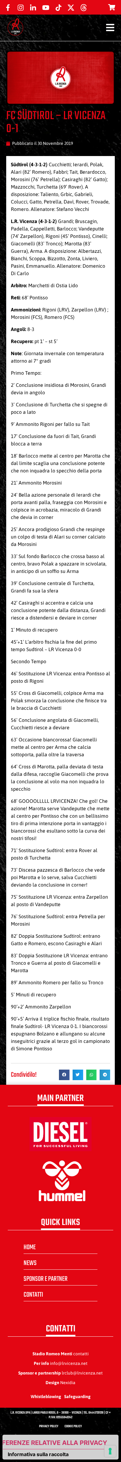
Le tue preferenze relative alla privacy (55, 1442)
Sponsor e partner (46, 1279)
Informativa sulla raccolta (38, 1454)
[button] (64, 1075)
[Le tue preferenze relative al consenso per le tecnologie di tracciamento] (110, 1451)
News (30, 1263)
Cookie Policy (73, 1426)
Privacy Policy (48, 1426)
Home (30, 1247)
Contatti (33, 1295)
